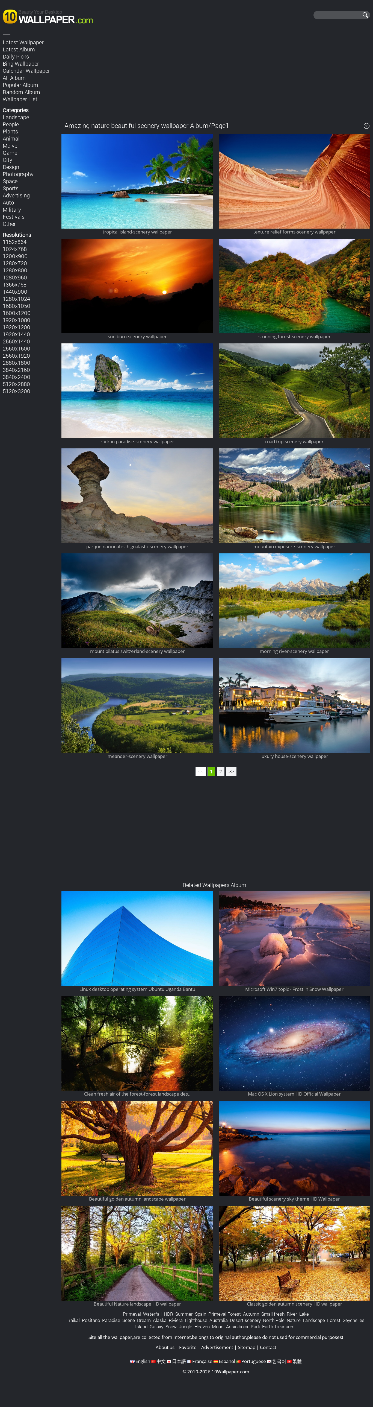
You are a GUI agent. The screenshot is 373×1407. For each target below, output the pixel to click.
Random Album (21, 91)
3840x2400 (16, 376)
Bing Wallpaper (21, 63)
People (11, 124)
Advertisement (217, 1347)
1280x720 (15, 263)
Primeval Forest (224, 1314)
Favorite (188, 1347)
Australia (218, 1320)
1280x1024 (16, 298)
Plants (10, 131)
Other (9, 223)
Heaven (202, 1326)
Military (12, 209)
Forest (334, 1320)
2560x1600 (16, 348)
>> (231, 771)
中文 (161, 1361)
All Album (14, 77)
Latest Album (19, 49)
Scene (128, 1320)
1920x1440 (16, 334)
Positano (91, 1320)
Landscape (16, 117)
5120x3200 (16, 391)
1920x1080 (16, 319)
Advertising (16, 195)
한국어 (279, 1361)
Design (11, 166)
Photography (18, 173)
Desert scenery (245, 1320)
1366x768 (14, 284)
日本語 (179, 1361)
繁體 (297, 1361)
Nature (294, 1320)
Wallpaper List (20, 99)
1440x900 (15, 291)
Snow (171, 1326)
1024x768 (15, 248)
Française (202, 1361)
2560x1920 (16, 355)
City (7, 159)
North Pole (274, 1320)
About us (165, 1347)
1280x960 (15, 277)
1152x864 (14, 241)
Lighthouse (196, 1320)
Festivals (14, 216)
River (292, 1314)
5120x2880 (16, 383)
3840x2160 (16, 369)
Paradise (111, 1320)
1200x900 (15, 255)
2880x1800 (16, 362)
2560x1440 (16, 341)
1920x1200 (16, 327)
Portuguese (253, 1361)
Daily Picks (16, 56)
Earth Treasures (278, 1326)
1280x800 (15, 270)
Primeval (132, 1314)
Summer (184, 1314)
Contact (268, 1347)
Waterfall (152, 1314)
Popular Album (20, 84)
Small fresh (273, 1314)
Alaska (160, 1320)
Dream (144, 1320)
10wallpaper (50, 15)
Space (10, 181)
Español (227, 1361)
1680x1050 (16, 305)
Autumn (251, 1314)
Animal (11, 138)
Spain (200, 1314)
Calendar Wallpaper (26, 70)
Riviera (176, 1320)
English (142, 1361)
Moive (10, 145)
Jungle (185, 1326)
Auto (8, 202)
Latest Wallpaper (23, 42)
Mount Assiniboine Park (236, 1326)
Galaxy (156, 1326)
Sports (11, 188)
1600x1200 (17, 312)
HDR (168, 1314)
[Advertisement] (216, 76)
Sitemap (246, 1347)
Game (10, 152)
